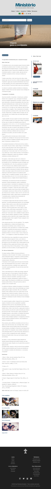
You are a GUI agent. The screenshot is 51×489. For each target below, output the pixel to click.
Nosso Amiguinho (36, 469)
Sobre (17, 11)
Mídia (29, 11)
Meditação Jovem (36, 462)
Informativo (13, 463)
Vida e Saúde (36, 471)
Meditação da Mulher (36, 460)
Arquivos (23, 11)
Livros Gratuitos (13, 468)
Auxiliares (13, 462)
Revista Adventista (36, 468)
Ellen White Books (36, 472)
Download (36, 76)
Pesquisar (29, 20)
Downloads (13, 471)
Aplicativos (13, 469)
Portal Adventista (36, 474)
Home (13, 11)
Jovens (13, 460)
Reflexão (5, 55)
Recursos (34, 11)
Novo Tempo (36, 475)
